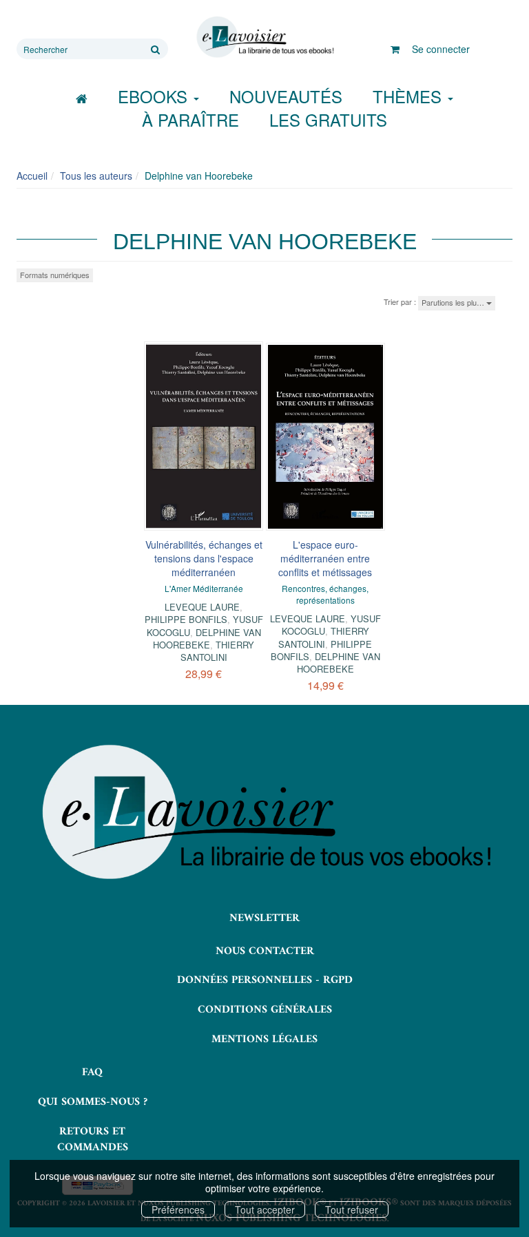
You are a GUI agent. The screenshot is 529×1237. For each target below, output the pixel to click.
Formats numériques (55, 274)
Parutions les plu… (454, 302)
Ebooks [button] (155, 96)
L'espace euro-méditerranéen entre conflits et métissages (325, 558)
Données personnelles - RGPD (265, 980)
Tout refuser (351, 1209)
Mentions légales (264, 1039)
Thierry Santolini (217, 651)
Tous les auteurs (96, 175)
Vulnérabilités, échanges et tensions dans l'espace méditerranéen (203, 558)
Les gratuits (328, 119)
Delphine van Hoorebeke (207, 638)
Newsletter (264, 918)
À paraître (190, 119)
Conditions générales (265, 1009)
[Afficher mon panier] (395, 49)
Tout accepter (265, 1209)
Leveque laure (202, 606)
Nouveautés (285, 96)
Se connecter (441, 49)
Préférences (178, 1209)
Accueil (32, 175)
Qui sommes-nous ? (92, 1102)
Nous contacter (265, 951)
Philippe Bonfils (186, 619)
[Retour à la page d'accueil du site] (264, 37)
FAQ (92, 1072)
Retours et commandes (92, 1139)
